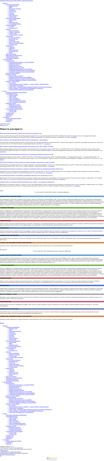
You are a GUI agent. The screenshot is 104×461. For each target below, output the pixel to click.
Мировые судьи (13, 6)
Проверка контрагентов (15, 106)
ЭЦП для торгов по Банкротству (17, 102)
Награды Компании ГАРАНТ (13, 118)
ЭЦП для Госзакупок (14, 99)
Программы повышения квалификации (16, 92)
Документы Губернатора (12, 58)
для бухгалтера (13, 33)
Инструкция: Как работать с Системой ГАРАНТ (21, 62)
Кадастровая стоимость (15, 23)
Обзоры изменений (11, 25)
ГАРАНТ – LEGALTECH (12, 81)
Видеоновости (10, 45)
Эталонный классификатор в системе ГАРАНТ (21, 89)
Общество (11, 48)
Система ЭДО (12, 110)
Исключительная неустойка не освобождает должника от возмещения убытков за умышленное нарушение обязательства (31, 168)
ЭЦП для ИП (12, 96)
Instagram (2, 454)
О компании (6, 117)
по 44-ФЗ (11, 26)
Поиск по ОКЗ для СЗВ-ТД (16, 76)
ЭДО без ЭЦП (13, 111)
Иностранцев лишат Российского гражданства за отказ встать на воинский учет (21, 133)
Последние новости (11, 54)
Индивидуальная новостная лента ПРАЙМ (20, 77)
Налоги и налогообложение (16, 43)
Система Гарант (10, 61)
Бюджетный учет (13, 39)
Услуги (5, 91)
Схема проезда (4, 450)
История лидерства (14, 65)
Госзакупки (12, 40)
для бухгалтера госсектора (16, 34)
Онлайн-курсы (10, 113)
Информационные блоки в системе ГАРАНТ (20, 69)
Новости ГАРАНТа (14, 30)
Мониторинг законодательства (14, 55)
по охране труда (13, 28)
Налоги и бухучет (13, 50)
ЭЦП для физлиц (13, 98)
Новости (5, 3)
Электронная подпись (12, 93)
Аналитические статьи (12, 56)
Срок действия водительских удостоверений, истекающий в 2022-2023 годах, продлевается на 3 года (26, 175)
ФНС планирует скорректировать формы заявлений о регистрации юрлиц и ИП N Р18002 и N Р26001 (26, 146)
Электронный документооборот (14, 109)
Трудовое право (13, 44)
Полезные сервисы (11, 74)
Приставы (11, 14)
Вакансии (8, 121)
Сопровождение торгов (15, 107)
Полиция (11, 12)
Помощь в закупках (11, 103)
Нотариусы (12, 10)
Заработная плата (13, 22)
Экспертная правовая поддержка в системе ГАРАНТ (22, 80)
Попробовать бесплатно (15, 63)
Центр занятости (13, 15)
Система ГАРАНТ (7, 59)
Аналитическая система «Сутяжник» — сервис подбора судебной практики (29, 84)
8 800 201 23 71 (4, 125)
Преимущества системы (15, 66)
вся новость (74, 137)
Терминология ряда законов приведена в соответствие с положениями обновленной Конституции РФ (26, 154)
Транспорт (12, 47)
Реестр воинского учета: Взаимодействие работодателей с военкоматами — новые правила (24, 139)
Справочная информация (12, 4)
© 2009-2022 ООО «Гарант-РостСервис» (10, 452)
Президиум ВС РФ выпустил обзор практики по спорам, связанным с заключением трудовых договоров (27, 162)
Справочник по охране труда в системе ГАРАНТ (21, 71)
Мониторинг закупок (14, 104)
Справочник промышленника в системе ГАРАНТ (22, 70)
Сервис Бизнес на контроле (16, 85)
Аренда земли (12, 19)
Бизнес (11, 52)
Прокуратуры (12, 17)
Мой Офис (9, 115)
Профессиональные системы (16, 67)
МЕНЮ (2, 323)
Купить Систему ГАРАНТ (13, 73)
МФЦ (10, 7)
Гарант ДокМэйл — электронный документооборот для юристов (26, 88)
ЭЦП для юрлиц (13, 95)
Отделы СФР (12, 11)
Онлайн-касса (9, 114)
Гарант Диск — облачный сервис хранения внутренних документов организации (30, 87)
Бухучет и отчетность (14, 37)
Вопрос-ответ (9, 36)
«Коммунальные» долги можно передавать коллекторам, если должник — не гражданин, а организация (27, 182)
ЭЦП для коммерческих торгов (17, 100)
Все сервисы (12, 82)
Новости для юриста (14, 32)
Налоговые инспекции (15, 8)
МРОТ (11, 21)
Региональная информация (13, 18)
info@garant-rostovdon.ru (17, 447)
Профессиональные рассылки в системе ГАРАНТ (22, 78)
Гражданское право (14, 41)
